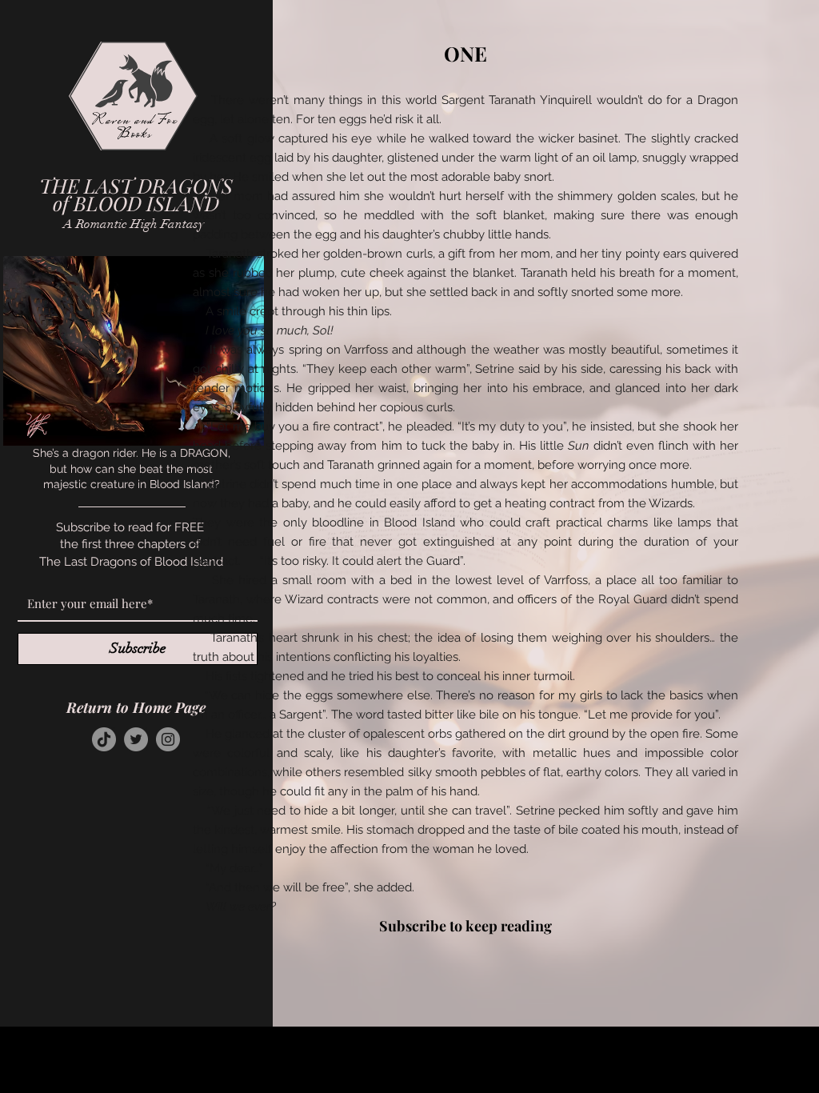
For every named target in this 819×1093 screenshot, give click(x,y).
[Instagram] (168, 739)
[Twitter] (136, 739)
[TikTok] (104, 739)
